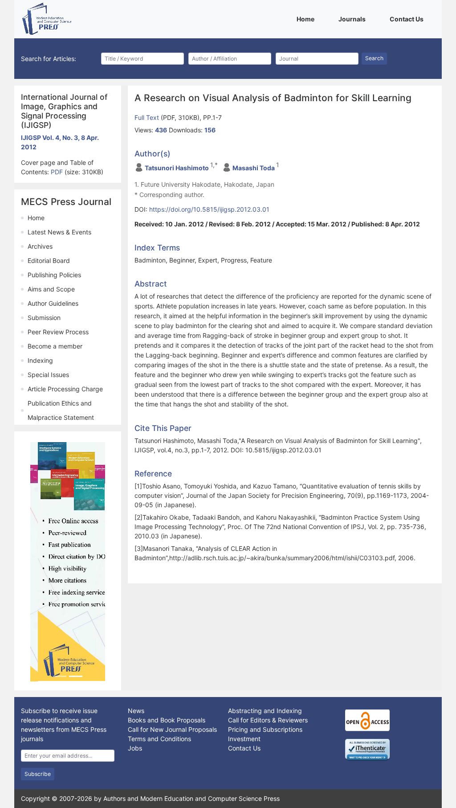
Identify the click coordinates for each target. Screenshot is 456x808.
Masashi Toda (253, 168)
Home (307, 19)
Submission (44, 317)
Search (374, 58)
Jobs (135, 747)
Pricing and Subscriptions (265, 729)
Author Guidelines (53, 303)
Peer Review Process (58, 332)
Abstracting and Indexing (265, 710)
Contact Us (408, 19)
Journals (353, 19)
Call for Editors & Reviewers (268, 719)
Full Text (147, 117)
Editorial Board (49, 260)
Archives (40, 246)
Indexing (40, 360)
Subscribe (37, 773)
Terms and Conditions (159, 738)
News (136, 710)
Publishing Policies (54, 275)
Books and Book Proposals (166, 719)
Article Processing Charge (65, 389)
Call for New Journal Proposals (172, 729)
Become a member (55, 346)
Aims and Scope (51, 289)
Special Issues (48, 374)
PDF (58, 172)
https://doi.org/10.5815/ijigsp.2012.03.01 (209, 209)
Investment (244, 738)
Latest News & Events (59, 232)
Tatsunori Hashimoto (177, 168)
